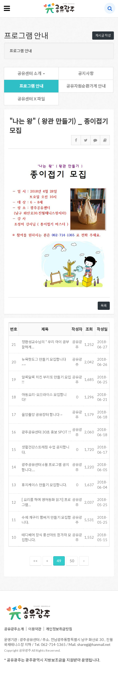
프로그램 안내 (31, 85)
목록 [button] (104, 306)
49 (59, 560)
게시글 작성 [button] (103, 35)
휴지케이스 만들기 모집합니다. (44, 485)
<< (35, 560)
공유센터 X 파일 (31, 98)
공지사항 (86, 73)
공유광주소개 (14, 629)
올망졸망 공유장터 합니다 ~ (42, 414)
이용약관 (34, 629)
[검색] (110, 8)
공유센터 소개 (30, 73)
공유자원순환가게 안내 (86, 85)
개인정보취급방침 (59, 629)
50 (72, 560)
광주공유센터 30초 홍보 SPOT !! (46, 432)
